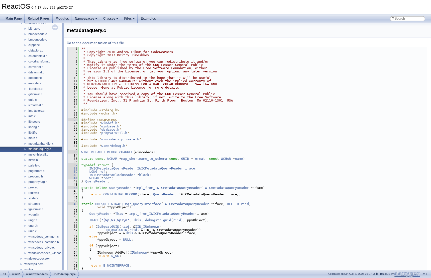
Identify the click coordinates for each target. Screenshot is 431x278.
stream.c (34, 204)
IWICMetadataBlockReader (112, 175)
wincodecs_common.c (43, 236)
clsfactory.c (35, 50)
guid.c (32, 100)
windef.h (109, 123)
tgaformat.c (35, 209)
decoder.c (35, 78)
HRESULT (102, 204)
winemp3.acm (33, 264)
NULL (127, 239)
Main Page (13, 18)
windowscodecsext (37, 258)
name (239, 159)
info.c (32, 116)
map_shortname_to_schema (144, 159)
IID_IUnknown (147, 226)
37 (73, 165)
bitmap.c (34, 28)
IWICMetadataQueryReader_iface (166, 168)
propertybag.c (37, 182)
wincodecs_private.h (42, 247)
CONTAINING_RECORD (120, 194)
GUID (185, 159)
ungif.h (33, 225)
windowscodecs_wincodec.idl (48, 253)
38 (73, 168)
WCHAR (112, 159)
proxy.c (33, 187)
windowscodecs (35, 23)
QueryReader (96, 181)
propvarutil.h (114, 133)
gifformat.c (35, 94)
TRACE (94, 220)
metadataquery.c (39, 149)
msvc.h (33, 160)
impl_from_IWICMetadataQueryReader (168, 188)
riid (245, 204)
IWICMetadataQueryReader (112, 168)
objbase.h (110, 129)
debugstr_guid (158, 220)
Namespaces (84, 18)
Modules (62, 18)
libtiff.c (32, 132)
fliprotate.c (35, 89)
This (119, 214)
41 (73, 178)
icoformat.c (35, 105)
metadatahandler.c (41, 143)
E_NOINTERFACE (116, 265)
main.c (32, 138)
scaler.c (33, 198)
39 (73, 171)
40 (73, 175)
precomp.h (35, 176)
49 (73, 204)
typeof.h (33, 215)
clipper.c (34, 45)
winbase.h (110, 126)
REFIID (233, 204)
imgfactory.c (36, 110)
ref (102, 171)
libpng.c (33, 127)
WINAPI (117, 204)
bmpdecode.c (37, 34)
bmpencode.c (37, 39)
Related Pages (39, 18)
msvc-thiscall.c (38, 154)
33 (73, 152)
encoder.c (35, 83)
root (107, 178)
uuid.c (32, 231)
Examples (148, 18)
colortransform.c (39, 61)
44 (73, 188)
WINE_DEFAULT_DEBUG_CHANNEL (107, 152)
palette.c (34, 165)
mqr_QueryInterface (143, 204)
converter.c (35, 67)
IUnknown (139, 252)
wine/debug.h (113, 146)
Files (128, 18)
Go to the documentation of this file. (96, 43)
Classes (109, 18)
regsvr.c (33, 193)
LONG (93, 171)
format (199, 159)
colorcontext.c (37, 56)
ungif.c (32, 220)
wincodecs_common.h (43, 242)
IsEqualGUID (108, 226)
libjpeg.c (34, 121)
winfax (28, 269)
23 (73, 120)
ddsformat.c (36, 72)
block (144, 175)
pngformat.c (36, 171)
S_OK (115, 256)
